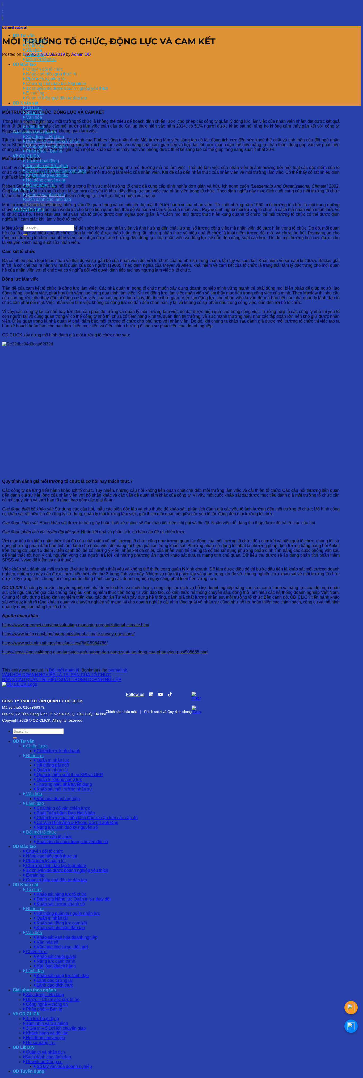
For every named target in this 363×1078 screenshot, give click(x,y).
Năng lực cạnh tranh (55, 961)
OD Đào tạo (24, 64)
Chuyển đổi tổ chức (44, 69)
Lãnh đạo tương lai (54, 980)
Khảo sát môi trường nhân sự (64, 789)
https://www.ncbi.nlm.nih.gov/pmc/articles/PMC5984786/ (55, 643)
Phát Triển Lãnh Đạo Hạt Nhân (65, 813)
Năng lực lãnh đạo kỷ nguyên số (67, 827)
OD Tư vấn (24, 35)
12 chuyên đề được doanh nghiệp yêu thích (66, 88)
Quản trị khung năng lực (59, 779)
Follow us (135, 694)
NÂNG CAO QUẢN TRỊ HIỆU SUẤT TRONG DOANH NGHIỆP (61, 679)
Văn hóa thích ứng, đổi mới (62, 947)
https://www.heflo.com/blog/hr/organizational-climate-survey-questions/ (68, 634)
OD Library (24, 1047)
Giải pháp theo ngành (34, 990)
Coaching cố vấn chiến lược (63, 808)
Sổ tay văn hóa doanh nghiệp (64, 1066)
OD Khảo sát (25, 103)
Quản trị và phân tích (45, 194)
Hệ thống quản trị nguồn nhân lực (68, 913)
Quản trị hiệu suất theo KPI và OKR (69, 774)
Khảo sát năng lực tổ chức (61, 894)
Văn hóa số (47, 942)
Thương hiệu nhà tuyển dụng (64, 784)
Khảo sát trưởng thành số (60, 904)
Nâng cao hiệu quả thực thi (51, 74)
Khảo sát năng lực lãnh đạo (62, 975)
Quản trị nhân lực (52, 760)
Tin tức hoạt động (42, 161)
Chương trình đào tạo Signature (55, 83)
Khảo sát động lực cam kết (61, 923)
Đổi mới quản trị (14, 27)
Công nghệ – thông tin (46, 146)
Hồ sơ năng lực (40, 185)
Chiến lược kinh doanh (58, 751)
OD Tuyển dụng (28, 1071)
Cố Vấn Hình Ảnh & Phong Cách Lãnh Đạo (77, 822)
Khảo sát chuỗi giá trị (56, 956)
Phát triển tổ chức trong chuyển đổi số (72, 841)
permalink (117, 670)
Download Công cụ (43, 204)
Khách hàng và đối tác (46, 175)
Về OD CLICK (26, 1014)
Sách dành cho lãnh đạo (48, 199)
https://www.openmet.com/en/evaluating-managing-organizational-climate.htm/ (75, 625)
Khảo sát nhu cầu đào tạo (60, 927)
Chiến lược (36, 122)
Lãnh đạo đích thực (54, 985)
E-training (34, 93)
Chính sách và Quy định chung (168, 712)
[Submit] (25, 234)
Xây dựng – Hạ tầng (44, 136)
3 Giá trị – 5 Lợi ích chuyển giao (55, 170)
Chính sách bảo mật (121, 712)
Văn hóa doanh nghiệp (58, 798)
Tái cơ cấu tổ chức (54, 837)
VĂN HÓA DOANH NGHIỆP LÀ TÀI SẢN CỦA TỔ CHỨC (56, 675)
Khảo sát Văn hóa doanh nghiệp (67, 937)
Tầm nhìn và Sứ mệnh (46, 165)
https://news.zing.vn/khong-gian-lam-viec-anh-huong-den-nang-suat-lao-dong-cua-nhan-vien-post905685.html (105, 652)
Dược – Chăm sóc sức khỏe (52, 141)
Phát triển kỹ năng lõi (45, 79)
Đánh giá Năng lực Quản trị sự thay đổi (73, 899)
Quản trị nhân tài (52, 770)
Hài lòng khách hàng (56, 966)
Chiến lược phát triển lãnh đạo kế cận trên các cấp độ (87, 817)
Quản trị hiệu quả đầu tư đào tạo (56, 98)
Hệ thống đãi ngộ (52, 765)
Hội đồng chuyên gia (45, 180)
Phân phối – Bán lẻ (43, 151)
